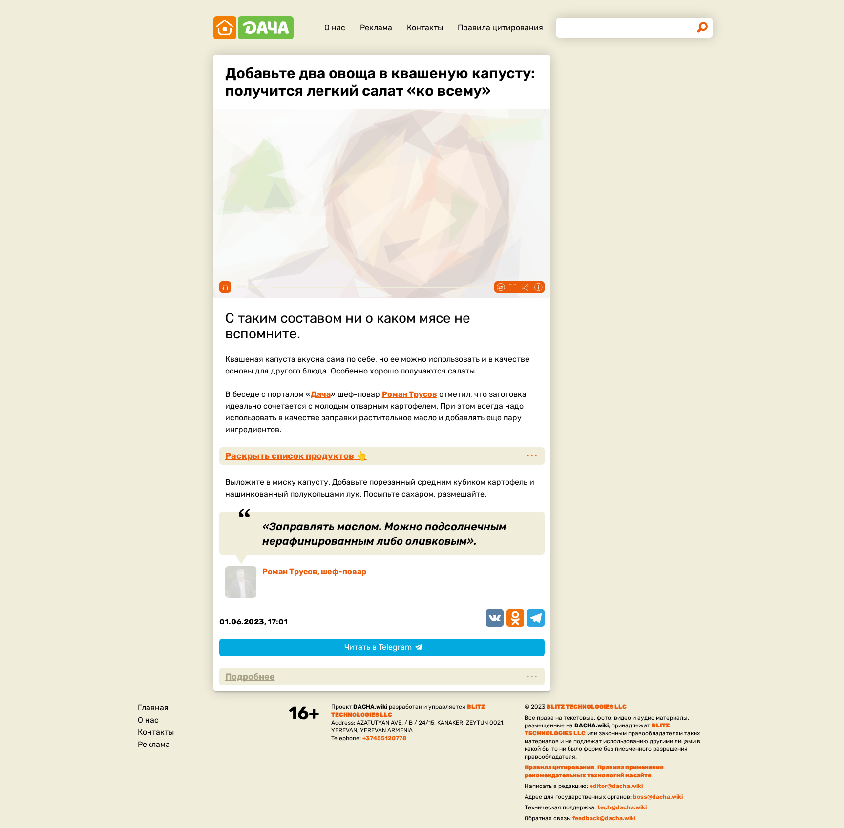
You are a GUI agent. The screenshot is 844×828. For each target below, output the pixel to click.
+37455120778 (384, 738)
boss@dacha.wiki (658, 796)
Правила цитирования (500, 27)
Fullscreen (512, 287)
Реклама (376, 27)
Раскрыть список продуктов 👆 (296, 456)
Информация (538, 287)
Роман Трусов (409, 394)
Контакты (425, 27)
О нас (334, 27)
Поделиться (525, 287)
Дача (321, 394)
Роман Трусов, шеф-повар (314, 571)
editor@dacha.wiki (616, 786)
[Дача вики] (253, 27)
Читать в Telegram (378, 647)
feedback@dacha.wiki (603, 818)
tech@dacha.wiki (622, 807)
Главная (153, 707)
